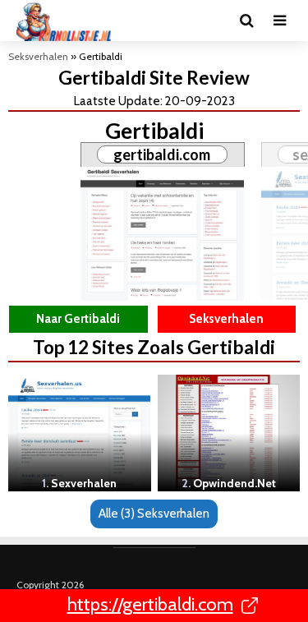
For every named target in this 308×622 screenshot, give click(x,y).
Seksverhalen (38, 56)
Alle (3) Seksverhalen (154, 513)
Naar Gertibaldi (78, 318)
